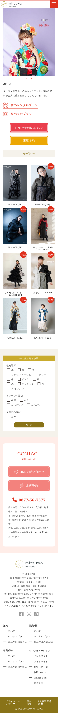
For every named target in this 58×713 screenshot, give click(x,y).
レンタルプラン (16, 636)
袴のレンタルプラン (24, 105)
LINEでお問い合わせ (29, 128)
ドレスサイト (41, 655)
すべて (11, 630)
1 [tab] (26, 78)
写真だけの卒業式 (17, 666)
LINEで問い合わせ (31, 471)
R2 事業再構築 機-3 (44, 702)
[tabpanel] (29, 42)
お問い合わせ (41, 672)
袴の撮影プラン (21, 114)
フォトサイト (41, 661)
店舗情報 (29, 702)
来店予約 (29, 140)
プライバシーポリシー (13, 702)
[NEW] (43, 199)
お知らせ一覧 (41, 666)
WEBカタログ (41, 677)
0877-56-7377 (32, 499)
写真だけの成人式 (17, 641)
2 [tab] (31, 78)
